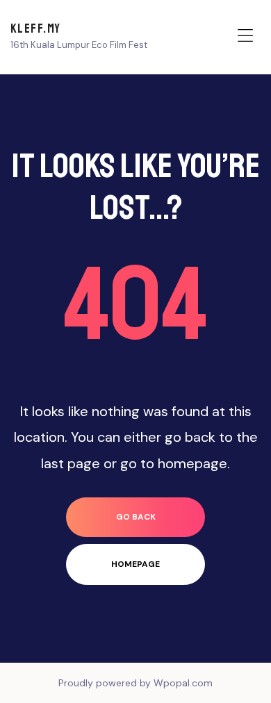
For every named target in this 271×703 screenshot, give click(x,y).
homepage (135, 564)
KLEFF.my (35, 28)
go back (136, 516)
